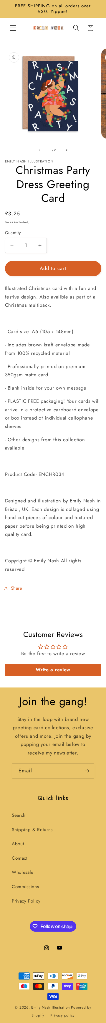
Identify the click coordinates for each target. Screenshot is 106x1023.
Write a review (53, 669)
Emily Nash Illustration (50, 1007)
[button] (13, 28)
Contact (20, 858)
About (18, 844)
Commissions (25, 886)
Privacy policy (62, 1015)
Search (19, 815)
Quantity (13, 233)
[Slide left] (39, 149)
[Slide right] (66, 149)
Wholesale (23, 872)
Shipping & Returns (32, 829)
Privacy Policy (26, 901)
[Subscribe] (87, 771)
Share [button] (16, 588)
